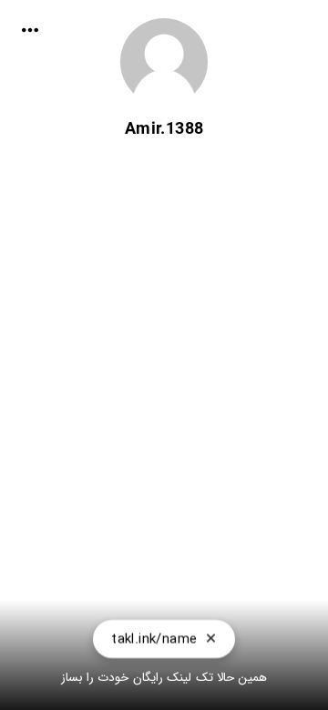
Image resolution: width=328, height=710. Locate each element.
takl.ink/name (154, 639)
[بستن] (211, 639)
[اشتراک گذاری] (30, 30)
